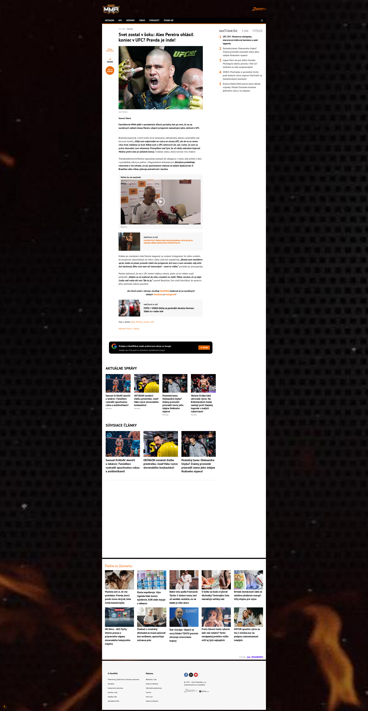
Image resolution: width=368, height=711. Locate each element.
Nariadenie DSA (113, 701)
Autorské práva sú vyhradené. (194, 685)
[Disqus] (161, 517)
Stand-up (169, 20)
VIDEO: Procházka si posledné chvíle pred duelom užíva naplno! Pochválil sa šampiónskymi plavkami (242, 75)
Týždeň (257, 31)
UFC (120, 20)
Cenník (148, 692)
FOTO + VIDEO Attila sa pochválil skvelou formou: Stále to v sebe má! (169, 310)
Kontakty (111, 684)
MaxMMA (164, 290)
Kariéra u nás (112, 692)
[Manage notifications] (4, 706)
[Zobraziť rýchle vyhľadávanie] (262, 20)
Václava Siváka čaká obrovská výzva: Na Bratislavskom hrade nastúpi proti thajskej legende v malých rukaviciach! (202, 403)
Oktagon (109, 20)
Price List (149, 697)
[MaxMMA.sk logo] (111, 9)
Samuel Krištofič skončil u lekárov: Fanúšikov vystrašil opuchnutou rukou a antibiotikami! (118, 400)
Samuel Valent (125, 118)
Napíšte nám (112, 697)
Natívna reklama (152, 701)
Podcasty (154, 20)
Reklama (149, 673)
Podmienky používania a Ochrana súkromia (123, 679)
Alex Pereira (137, 321)
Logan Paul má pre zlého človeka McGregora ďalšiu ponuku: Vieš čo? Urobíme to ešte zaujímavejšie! (240, 63)
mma (147, 321)
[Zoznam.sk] (191, 691)
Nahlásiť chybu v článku (129, 328)
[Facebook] (186, 675)
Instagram (170, 294)
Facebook (158, 294)
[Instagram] (191, 675)
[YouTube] (196, 675)
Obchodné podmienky (154, 688)
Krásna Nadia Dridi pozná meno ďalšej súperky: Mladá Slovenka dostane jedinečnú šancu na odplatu (241, 87)
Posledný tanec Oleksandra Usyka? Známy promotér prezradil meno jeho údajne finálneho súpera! (172, 403)
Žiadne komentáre (110, 50)
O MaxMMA (113, 673)
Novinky (130, 20)
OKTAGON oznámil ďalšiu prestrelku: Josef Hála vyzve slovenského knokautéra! (146, 400)
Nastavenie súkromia (115, 688)
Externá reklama (152, 684)
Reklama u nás (151, 679)
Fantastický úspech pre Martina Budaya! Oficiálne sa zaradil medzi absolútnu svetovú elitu (168, 241)
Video (142, 20)
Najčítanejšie (228, 31)
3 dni (244, 31)
